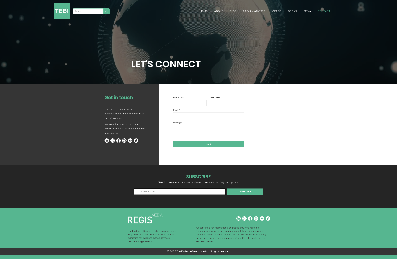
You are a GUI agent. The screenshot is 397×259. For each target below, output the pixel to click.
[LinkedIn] (107, 140)
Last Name (215, 97)
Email (175, 110)
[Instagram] (124, 140)
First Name (178, 97)
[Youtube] (130, 140)
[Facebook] (118, 140)
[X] (112, 140)
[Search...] (106, 11)
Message (177, 122)
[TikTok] (136, 140)
